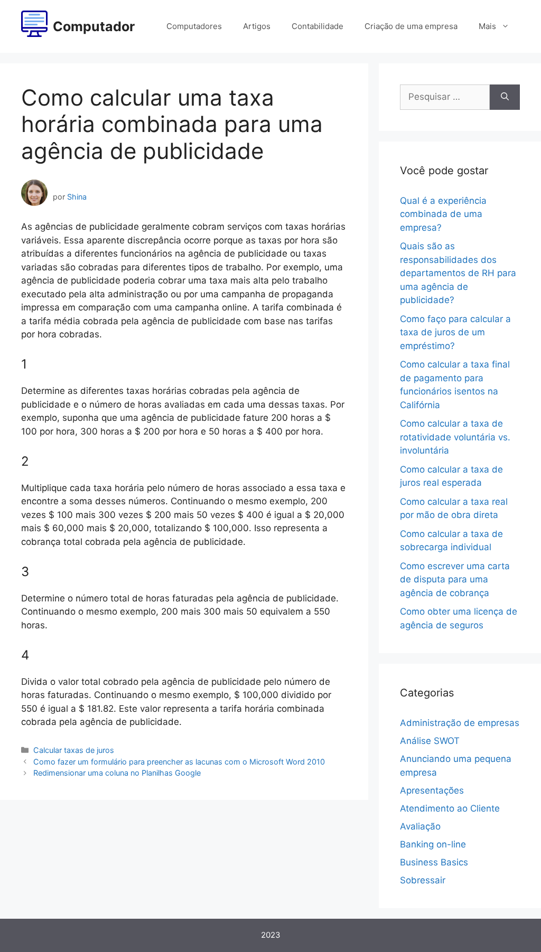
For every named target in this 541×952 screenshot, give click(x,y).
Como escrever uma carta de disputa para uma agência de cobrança (455, 579)
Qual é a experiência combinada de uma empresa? (443, 214)
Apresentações (432, 790)
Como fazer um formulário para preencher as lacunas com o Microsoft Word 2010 (179, 761)
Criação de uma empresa (411, 26)
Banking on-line (433, 844)
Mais (487, 26)
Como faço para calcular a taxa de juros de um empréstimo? (455, 332)
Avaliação (420, 826)
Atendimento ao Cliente (450, 808)
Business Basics (434, 862)
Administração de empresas (459, 723)
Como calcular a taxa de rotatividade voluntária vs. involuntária (455, 437)
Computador (94, 26)
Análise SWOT (430, 741)
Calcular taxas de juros (73, 750)
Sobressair (422, 880)
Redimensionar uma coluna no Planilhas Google (117, 772)
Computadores (194, 26)
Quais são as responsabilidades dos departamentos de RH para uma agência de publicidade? (458, 273)
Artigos (256, 26)
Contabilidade (317, 26)
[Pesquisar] (505, 97)
